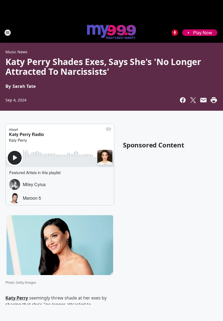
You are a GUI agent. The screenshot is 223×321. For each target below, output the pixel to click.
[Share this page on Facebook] (183, 100)
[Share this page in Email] (203, 100)
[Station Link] (111, 32)
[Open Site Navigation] (7, 32)
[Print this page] (214, 100)
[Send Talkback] (175, 32)
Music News (16, 51)
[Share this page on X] (193, 100)
